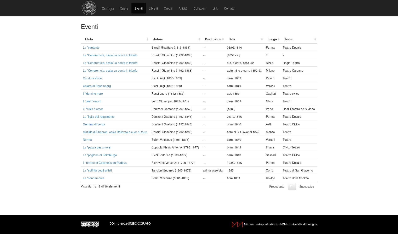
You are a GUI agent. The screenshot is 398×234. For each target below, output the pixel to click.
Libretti (153, 8)
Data (232, 39)
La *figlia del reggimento (99, 116)
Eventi (139, 8)
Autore (158, 39)
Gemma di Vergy (94, 124)
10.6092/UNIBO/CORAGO (133, 223)
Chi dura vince (92, 78)
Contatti (229, 8)
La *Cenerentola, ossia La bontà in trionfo (110, 55)
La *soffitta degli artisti (97, 170)
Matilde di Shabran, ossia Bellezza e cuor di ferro (115, 132)
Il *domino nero (93, 93)
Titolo (89, 39)
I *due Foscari (92, 101)
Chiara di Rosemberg (97, 86)
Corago (108, 8)
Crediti (168, 8)
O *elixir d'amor (93, 109)
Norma (87, 139)
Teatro (288, 39)
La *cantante (91, 47)
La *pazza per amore (96, 147)
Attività (183, 8)
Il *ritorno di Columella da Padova (105, 162)
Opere (124, 8)
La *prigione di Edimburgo (100, 155)
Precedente (276, 186)
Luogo (272, 39)
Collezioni (200, 8)
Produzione (213, 39)
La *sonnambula (93, 178)
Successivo (306, 186)
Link (215, 8)
